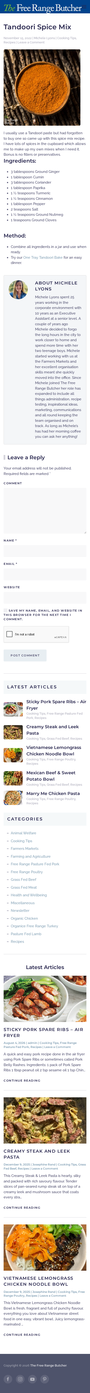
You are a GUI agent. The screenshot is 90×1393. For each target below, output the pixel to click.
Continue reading (22, 1080)
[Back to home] (43, 6)
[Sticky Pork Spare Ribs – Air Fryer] (13, 709)
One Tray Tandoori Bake (43, 257)
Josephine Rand (43, 1164)
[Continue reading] (45, 998)
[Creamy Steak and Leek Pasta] (13, 732)
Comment (13, 483)
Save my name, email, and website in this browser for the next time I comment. (43, 615)
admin (32, 1043)
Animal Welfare (23, 833)
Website (12, 587)
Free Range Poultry (61, 759)
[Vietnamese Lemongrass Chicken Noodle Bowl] (13, 755)
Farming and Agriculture (31, 856)
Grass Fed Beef (58, 738)
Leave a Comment (31, 42)
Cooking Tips (66, 38)
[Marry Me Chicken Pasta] (13, 797)
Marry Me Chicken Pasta (53, 793)
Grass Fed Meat (24, 887)
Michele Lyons (44, 38)
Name (10, 540)
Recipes (9, 42)
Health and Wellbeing (29, 895)
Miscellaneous (23, 903)
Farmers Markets (24, 848)
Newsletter (20, 910)
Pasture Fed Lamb (26, 934)
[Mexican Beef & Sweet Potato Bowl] (13, 778)
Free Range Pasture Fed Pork (35, 864)
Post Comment (25, 655)
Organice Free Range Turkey (34, 926)
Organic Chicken (24, 918)
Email (11, 564)
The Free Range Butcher (48, 1365)
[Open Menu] (84, 7)
